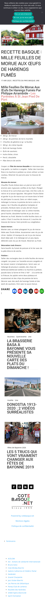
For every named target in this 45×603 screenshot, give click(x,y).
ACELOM (11, 558)
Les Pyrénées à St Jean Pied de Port (20, 96)
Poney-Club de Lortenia (17, 586)
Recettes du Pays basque (24, 80)
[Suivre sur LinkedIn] (25, 487)
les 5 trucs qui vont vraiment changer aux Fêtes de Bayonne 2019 (22, 459)
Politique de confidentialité (23, 526)
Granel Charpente (15, 577)
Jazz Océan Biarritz (15, 580)
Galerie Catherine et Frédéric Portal (22, 571)
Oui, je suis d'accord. (23, 14)
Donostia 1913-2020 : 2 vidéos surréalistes (22, 408)
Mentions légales (23, 521)
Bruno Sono (12, 565)
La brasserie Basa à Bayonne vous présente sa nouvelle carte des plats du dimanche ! (21, 354)
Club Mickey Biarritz (16, 568)
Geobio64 (11, 574)
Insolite (10, 400)
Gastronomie (21, 337)
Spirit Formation (14, 596)
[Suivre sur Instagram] (19, 487)
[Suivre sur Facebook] (14, 487)
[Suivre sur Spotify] (31, 487)
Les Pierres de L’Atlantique (18, 583)
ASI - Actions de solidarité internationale (24, 562)
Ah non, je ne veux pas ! (23, 17)
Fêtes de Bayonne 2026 (16, 448)
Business (11, 337)
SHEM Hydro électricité (17, 593)
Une (37, 80)
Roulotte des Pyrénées (17, 590)
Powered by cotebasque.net (22, 516)
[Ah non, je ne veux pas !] (42, 12)
